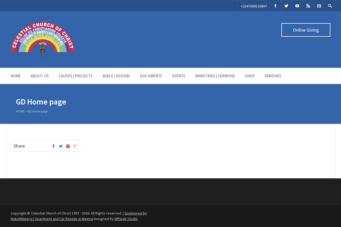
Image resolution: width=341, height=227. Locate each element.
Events (178, 75)
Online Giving (306, 30)
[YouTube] (297, 5)
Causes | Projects (76, 75)
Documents (151, 75)
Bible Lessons (116, 75)
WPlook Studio (126, 218)
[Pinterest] (68, 146)
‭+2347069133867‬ (254, 6)
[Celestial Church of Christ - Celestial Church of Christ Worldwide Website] (43, 54)
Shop (250, 75)
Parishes (273, 75)
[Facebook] (275, 5)
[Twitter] (286, 5)
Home (15, 75)
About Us (40, 75)
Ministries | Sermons (215, 75)
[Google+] (75, 146)
